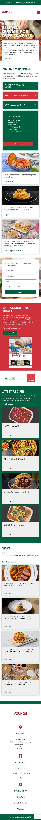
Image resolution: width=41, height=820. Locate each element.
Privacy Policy (20, 797)
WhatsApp (20, 809)
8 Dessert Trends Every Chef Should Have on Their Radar (17, 617)
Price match (14, 116)
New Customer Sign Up (16, 95)
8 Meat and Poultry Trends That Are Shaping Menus (19, 584)
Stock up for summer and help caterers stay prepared (19, 683)
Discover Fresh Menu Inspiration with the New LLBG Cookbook (19, 650)
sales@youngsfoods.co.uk (20, 773)
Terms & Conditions (20, 803)
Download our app (15, 105)
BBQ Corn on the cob (14, 525)
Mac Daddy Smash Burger (16, 492)
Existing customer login (14, 86)
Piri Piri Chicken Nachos (15, 459)
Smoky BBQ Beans (12, 426)
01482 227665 (20, 769)
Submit (20, 292)
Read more (7, 435)
